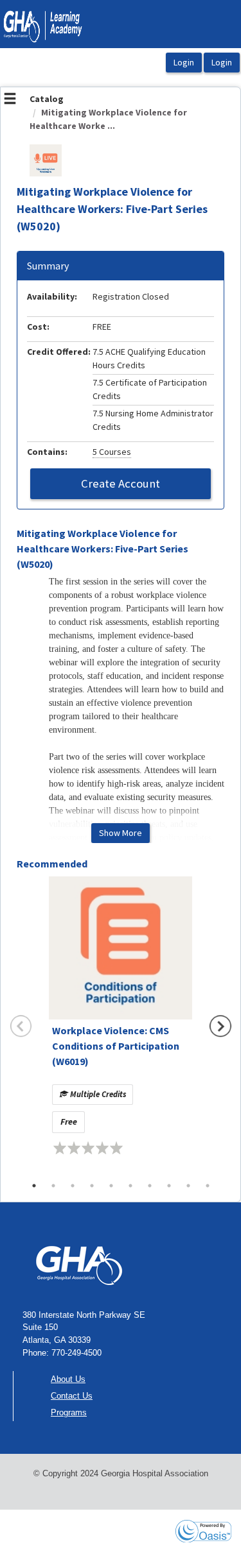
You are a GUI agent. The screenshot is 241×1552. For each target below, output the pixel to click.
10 (207, 1185)
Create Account (120, 483)
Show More (120, 833)
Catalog (47, 99)
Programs (69, 1412)
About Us (68, 1379)
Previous (21, 1026)
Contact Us (72, 1396)
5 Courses (112, 451)
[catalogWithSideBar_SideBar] (10, 100)
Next (220, 1026)
